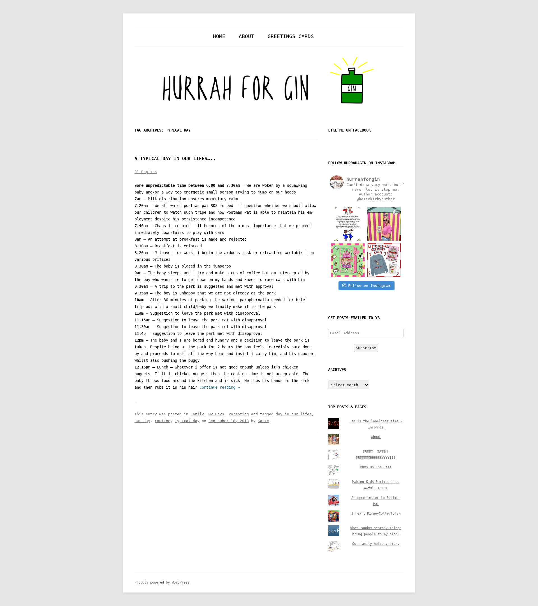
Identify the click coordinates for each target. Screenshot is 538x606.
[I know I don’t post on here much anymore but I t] (347, 224)
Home (219, 36)
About (246, 36)
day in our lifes (294, 414)
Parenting (239, 414)
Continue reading (220, 387)
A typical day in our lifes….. (175, 158)
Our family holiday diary (375, 544)
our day (142, 421)
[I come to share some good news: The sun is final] (384, 224)
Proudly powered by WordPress (161, 582)
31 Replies (145, 172)
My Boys (216, 414)
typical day (187, 421)
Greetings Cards (291, 36)
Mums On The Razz (375, 467)
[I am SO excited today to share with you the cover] (347, 260)
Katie (263, 421)
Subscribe (366, 348)
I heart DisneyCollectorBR (375, 513)
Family (197, 414)
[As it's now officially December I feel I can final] (384, 260)
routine (162, 421)
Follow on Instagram (369, 286)
